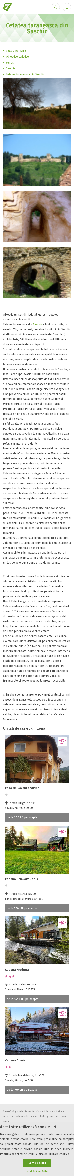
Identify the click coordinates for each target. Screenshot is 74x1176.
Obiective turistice (17, 56)
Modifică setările (37, 1171)
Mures (10, 62)
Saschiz (10, 68)
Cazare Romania (16, 50)
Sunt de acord (37, 1162)
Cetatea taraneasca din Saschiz (25, 74)
